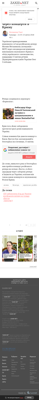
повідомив (7, 57)
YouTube (23, 368)
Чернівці (13, 371)
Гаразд (30, 19)
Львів (12, 360)
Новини (4, 357)
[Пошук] (36, 3)
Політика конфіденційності (34, 382)
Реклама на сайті (33, 373)
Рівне (12, 373)
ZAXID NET (19, 3)
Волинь (13, 367)
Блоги (4, 363)
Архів (4, 376)
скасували (6, 171)
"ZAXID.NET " (7, 297)
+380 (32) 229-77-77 (13, 322)
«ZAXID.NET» (14, 319)
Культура (16, 185)
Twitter (22, 366)
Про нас (32, 360)
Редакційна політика (33, 363)
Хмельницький (15, 376)
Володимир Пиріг (16, 32)
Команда (32, 366)
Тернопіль (14, 364)
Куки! (21, 397)
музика (6, 185)
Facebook (23, 364)
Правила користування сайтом (33, 378)
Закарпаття (14, 369)
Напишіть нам (33, 370)
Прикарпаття (14, 362)
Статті (4, 360)
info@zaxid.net (23, 324)
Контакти (32, 368)
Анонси (4, 367)
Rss (21, 362)
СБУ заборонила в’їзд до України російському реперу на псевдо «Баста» (17, 196)
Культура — (13, 35)
